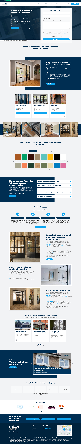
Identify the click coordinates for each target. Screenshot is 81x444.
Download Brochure (24, 27)
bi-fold (67, 247)
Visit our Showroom (63, 419)
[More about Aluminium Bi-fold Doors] (40, 99)
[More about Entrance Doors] (58, 99)
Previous (13, 106)
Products (39, 3)
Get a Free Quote (15, 27)
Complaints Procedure (59, 437)
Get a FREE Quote (75, 3)
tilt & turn (65, 245)
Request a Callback (48, 419)
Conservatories (34, 428)
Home (4, 40)
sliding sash (49, 245)
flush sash (61, 245)
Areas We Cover (45, 3)
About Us (51, 3)
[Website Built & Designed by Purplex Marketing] (71, 438)
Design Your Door (23, 113)
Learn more (23, 115)
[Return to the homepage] (5, 3)
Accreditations (56, 3)
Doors (11, 40)
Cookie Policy (53, 437)
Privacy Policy (47, 437)
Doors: (48, 247)
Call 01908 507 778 (75, 0)
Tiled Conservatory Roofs (56, 252)
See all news (40, 344)
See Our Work (13, 367)
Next (67, 106)
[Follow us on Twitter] (22, 0)
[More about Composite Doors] (23, 99)
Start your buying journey (40, 226)
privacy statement (63, 33)
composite (64, 247)
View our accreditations (40, 411)
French (70, 247)
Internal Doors (15, 40)
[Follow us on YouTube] (24, 0)
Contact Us (67, 3)
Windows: (49, 244)
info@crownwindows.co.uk (47, 428)
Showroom (62, 3)
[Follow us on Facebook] (21, 0)
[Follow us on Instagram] (25, 0)
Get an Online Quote (32, 419)
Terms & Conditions (41, 437)
